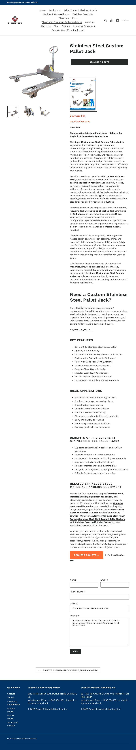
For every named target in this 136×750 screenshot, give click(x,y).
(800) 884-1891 (32, 2)
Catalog (11, 694)
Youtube (32, 703)
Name (73, 580)
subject (74, 603)
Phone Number (78, 591)
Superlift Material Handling (25, 738)
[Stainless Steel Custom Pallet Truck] (83, 110)
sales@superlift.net (16, 2)
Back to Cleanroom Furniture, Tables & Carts (69, 670)
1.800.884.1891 (57, 700)
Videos (10, 697)
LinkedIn (70, 700)
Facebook (43, 703)
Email (104, 580)
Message (74, 615)
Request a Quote (99, 62)
